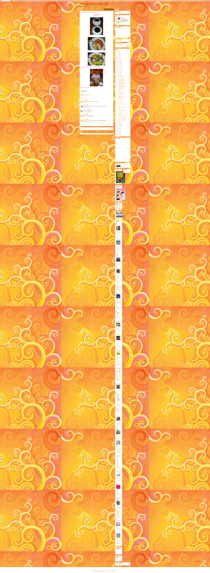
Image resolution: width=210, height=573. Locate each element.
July (119, 70)
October (119, 66)
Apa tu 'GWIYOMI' (121, 92)
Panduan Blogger (118, 293)
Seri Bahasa (118, 409)
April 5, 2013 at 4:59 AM (87, 121)
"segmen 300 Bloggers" (122, 119)
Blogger (116, 570)
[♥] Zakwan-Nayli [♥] (118, 456)
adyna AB (84, 119)
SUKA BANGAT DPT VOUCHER (121, 77)
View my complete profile (120, 23)
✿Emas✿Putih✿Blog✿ (118, 368)
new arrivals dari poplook (122, 116)
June (119, 72)
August (119, 69)
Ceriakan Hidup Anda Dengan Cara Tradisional (118, 513)
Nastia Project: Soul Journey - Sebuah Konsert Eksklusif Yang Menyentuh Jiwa (118, 278)
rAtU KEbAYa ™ (118, 429)
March (119, 123)
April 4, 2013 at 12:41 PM (87, 107)
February (120, 125)
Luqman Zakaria (85, 109)
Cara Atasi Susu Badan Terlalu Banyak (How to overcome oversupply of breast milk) (118, 448)
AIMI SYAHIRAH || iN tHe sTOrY (118, 395)
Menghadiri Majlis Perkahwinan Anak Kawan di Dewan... (121, 80)
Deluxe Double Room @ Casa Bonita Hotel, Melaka (118, 247)
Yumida (117, 484)
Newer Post (82, 128)
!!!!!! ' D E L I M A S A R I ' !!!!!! (94, 4)
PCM (117, 559)
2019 (118, 53)
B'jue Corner (117, 416)
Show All (120, 544)
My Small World (118, 322)
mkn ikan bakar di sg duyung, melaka (121, 110)
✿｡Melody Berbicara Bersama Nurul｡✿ (118, 499)
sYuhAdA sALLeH (118, 533)
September (120, 67)
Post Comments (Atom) (98, 131)
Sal (116, 552)
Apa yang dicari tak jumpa (117, 328)
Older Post (110, 128)
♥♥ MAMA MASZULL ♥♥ (118, 313)
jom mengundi (120, 102)
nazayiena (84, 114)
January (119, 126)
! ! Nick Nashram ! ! (118, 350)
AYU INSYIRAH (118, 471)
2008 (118, 134)
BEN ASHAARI (118, 225)
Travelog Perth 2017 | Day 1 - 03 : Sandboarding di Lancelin (118, 540)
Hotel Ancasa (85, 95)
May (119, 73)
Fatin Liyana (117, 440)
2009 (118, 133)
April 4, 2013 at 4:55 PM (87, 117)
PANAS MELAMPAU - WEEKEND (121, 94)
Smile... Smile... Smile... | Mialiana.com (118, 255)
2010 (118, 131)
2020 (118, 51)
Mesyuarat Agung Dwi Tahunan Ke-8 (122, 97)
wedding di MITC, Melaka (122, 118)
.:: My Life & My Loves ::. (118, 239)
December (120, 63)
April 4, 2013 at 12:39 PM (87, 102)
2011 (118, 130)
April (119, 75)
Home (97, 128)
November (120, 64)
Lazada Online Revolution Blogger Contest (118, 491)
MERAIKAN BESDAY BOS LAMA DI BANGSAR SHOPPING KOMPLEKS (122, 87)
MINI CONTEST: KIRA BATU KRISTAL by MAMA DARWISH (122, 83)
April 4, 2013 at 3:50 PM (87, 112)
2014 (118, 60)
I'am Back (119, 105)
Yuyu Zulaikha (118, 307)
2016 (118, 57)
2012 (118, 128)
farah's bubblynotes (118, 334)
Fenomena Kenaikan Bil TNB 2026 (118, 287)
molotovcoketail (108, 570)
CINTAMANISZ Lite (118, 521)
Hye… (117, 389)
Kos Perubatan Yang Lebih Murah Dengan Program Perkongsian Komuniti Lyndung (118, 360)
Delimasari (124, 17)
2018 (118, 54)
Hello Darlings (118, 308)
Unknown (84, 100)
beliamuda (118, 285)
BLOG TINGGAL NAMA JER (118, 316)
